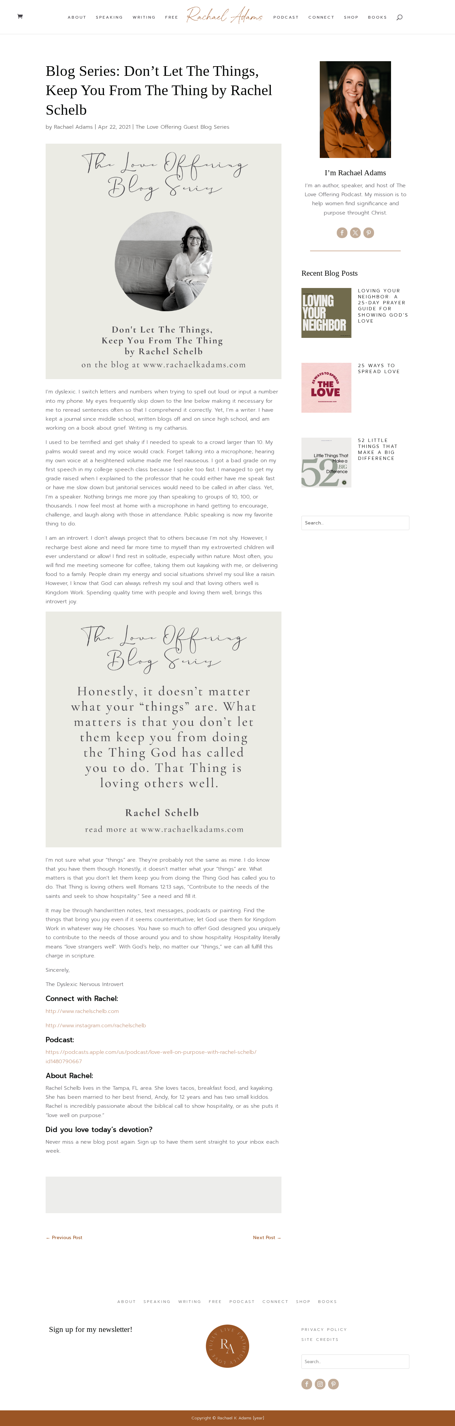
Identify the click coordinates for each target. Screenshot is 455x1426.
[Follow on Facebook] (342, 232)
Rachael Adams (73, 127)
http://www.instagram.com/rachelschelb (96, 1026)
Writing (144, 17)
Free (172, 17)
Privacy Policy (324, 1330)
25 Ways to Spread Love (379, 368)
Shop (351, 17)
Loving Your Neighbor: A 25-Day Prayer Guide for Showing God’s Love (383, 306)
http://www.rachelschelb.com (82, 1011)
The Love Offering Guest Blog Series (182, 127)
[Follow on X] (355, 232)
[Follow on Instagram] (320, 1384)
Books (377, 17)
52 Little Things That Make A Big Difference (378, 449)
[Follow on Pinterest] (368, 232)
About (77, 17)
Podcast (286, 17)
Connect (321, 17)
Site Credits (320, 1340)
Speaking (109, 17)
